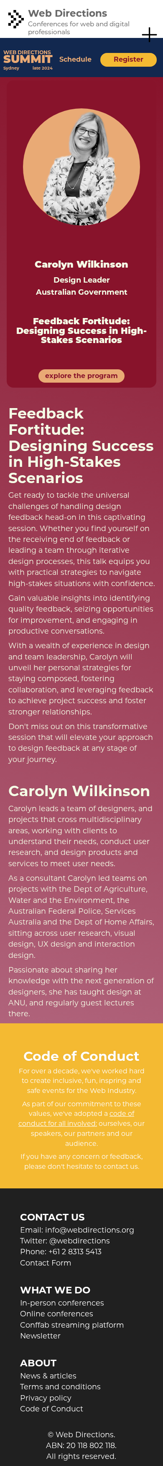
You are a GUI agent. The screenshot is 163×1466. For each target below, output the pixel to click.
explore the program (81, 376)
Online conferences (56, 1313)
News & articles (48, 1375)
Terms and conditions (60, 1386)
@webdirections (79, 1240)
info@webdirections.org (89, 1229)
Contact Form (45, 1262)
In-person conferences (62, 1302)
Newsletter (40, 1335)
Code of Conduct (51, 1408)
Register (128, 59)
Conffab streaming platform (72, 1325)
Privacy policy (45, 1397)
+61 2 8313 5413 (75, 1251)
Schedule (75, 59)
